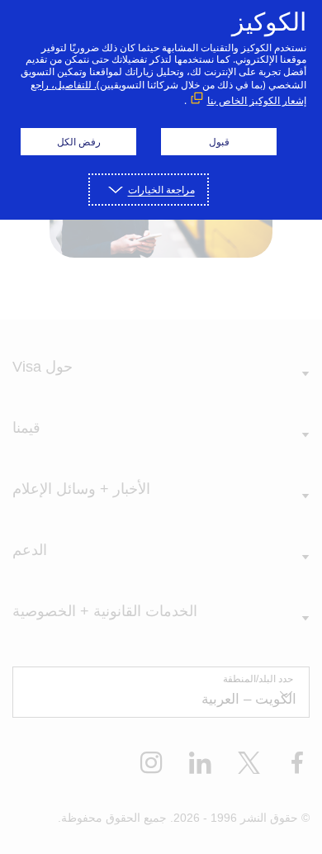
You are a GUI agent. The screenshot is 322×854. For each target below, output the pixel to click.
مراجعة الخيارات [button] (161, 190)
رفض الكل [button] (79, 142)
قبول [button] (219, 142)
